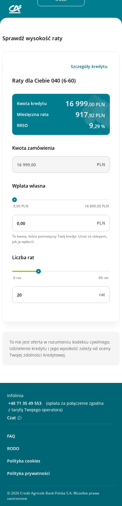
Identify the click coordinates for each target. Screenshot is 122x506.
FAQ (11, 436)
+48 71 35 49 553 (24, 403)
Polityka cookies (23, 461)
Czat (11, 417)
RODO (13, 448)
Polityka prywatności (28, 473)
